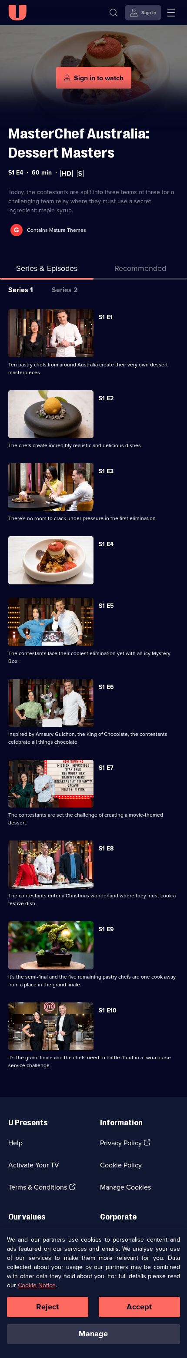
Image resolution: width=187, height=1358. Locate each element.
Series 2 (65, 290)
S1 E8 (106, 848)
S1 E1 (106, 317)
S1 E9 (106, 929)
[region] (93, 1293)
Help (15, 1143)
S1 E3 (106, 471)
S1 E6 (106, 687)
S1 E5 (106, 605)
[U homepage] (17, 12)
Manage (93, 1333)
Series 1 (20, 290)
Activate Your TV (33, 1165)
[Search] (113, 12)
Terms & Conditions (37, 1187)
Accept (139, 1306)
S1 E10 (108, 1010)
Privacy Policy (121, 1143)
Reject (47, 1306)
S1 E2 (106, 398)
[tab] (140, 270)
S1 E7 (106, 767)
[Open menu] (171, 12)
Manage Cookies (125, 1187)
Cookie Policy (121, 1165)
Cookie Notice (37, 1285)
